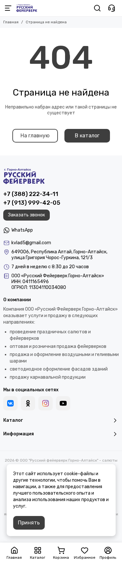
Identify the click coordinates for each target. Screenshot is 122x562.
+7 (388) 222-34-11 (30, 194)
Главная (11, 22)
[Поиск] (97, 8)
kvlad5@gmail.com (31, 243)
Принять (29, 523)
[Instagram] (45, 403)
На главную (34, 135)
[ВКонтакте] (10, 403)
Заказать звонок (26, 215)
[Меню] (8, 8)
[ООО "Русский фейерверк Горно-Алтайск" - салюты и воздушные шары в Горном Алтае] (26, 8)
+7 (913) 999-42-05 (31, 202)
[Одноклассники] (28, 403)
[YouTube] (63, 403)
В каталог (87, 135)
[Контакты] (111, 8)
